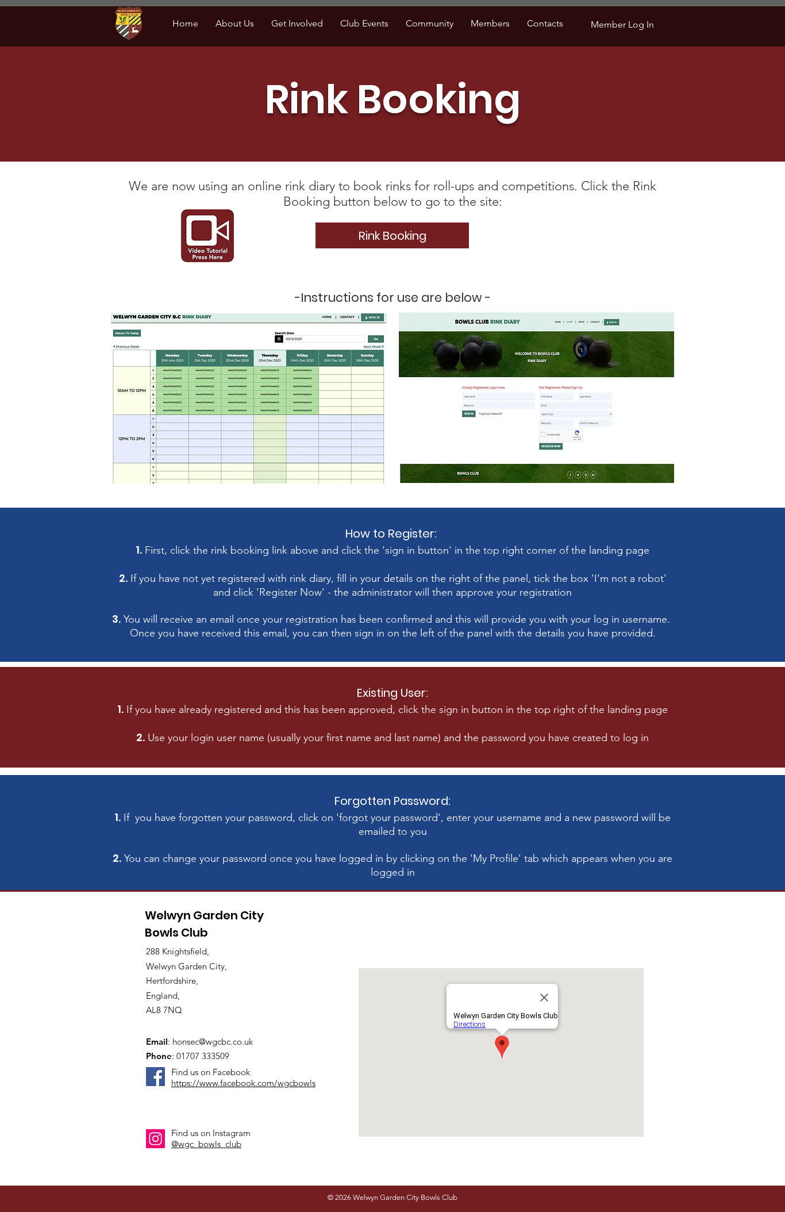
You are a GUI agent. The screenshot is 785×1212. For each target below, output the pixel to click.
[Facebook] (155, 1076)
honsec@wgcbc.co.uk (212, 1041)
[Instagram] (155, 1138)
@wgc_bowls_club (206, 1143)
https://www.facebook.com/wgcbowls (243, 1082)
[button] (235, 23)
